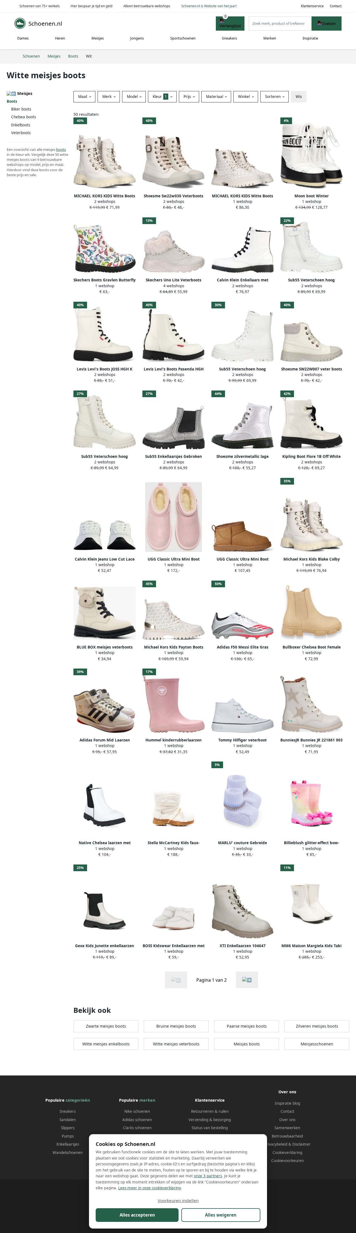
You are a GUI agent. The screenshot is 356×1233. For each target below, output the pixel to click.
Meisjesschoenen (317, 1044)
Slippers (68, 1127)
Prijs (188, 96)
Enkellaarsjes (67, 1144)
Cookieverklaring (287, 1152)
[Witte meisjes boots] (247, 980)
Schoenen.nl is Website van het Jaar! (209, 6)
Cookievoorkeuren (287, 1160)
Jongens (137, 38)
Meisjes (98, 38)
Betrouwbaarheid (287, 1136)
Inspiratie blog (287, 1103)
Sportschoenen (183, 38)
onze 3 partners (208, 1175)
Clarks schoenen (137, 1127)
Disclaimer (301, 1144)
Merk (107, 96)
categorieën (78, 1100)
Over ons (287, 1119)
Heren (60, 38)
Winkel (244, 96)
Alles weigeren (220, 1215)
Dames (23, 38)
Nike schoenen (137, 1111)
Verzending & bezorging (210, 1119)
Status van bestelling (210, 1127)
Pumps (68, 1136)
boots (61, 149)
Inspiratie (310, 38)
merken (147, 1100)
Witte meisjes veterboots (176, 1044)
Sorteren (273, 96)
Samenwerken (287, 1127)
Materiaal (215, 96)
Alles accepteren (137, 1215)
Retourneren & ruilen (210, 1111)
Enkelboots (20, 124)
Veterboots (21, 132)
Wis (299, 96)
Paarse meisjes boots (247, 1026)
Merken (269, 38)
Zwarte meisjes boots (106, 1026)
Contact (336, 6)
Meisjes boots (247, 1044)
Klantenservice (312, 6)
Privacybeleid (275, 1144)
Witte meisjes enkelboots (106, 1044)
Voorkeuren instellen (178, 1200)
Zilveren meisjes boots (317, 1026)
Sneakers (229, 38)
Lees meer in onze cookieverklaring (149, 1187)
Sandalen (68, 1119)
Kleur (160, 96)
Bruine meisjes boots (176, 1026)
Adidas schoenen (137, 1119)
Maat (83, 96)
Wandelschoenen (68, 1152)
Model (133, 96)
